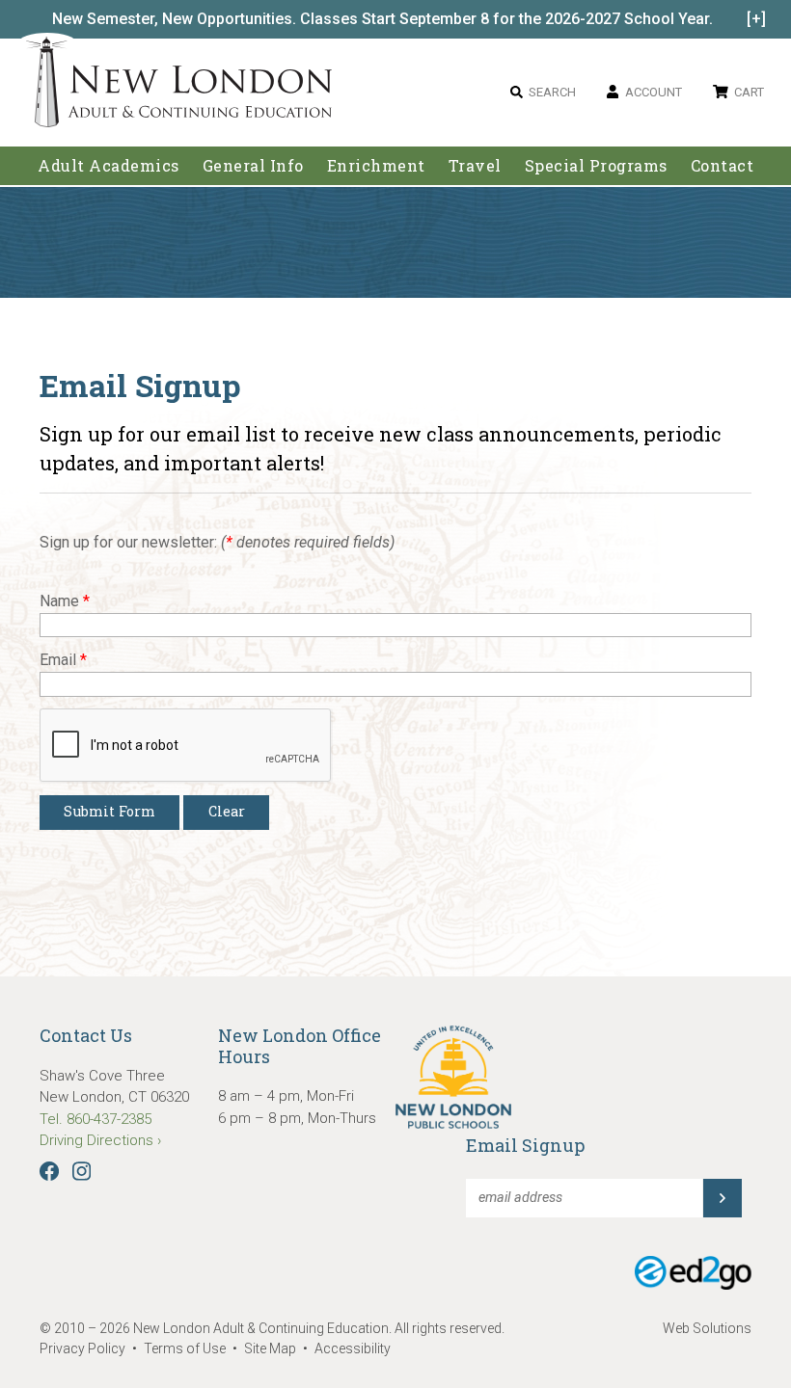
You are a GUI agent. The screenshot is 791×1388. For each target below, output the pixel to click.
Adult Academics (108, 165)
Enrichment (376, 165)
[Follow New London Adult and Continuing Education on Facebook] (54, 1176)
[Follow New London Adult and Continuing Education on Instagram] (86, 1176)
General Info (253, 165)
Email (63, 660)
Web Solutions (707, 1328)
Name (65, 601)
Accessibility (352, 1348)
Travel (475, 165)
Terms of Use (185, 1348)
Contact (722, 165)
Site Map (270, 1348)
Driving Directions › (100, 1140)
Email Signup (525, 1145)
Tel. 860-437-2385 (95, 1119)
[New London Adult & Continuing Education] (179, 85)
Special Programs (596, 165)
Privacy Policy (82, 1348)
